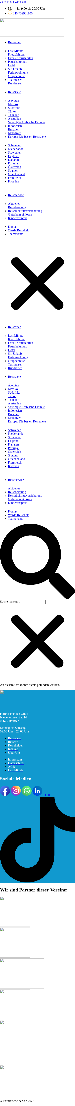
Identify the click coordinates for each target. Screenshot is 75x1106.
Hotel (11, 65)
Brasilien (13, 129)
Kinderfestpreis (17, 218)
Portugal (13, 163)
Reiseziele (14, 92)
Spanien (13, 170)
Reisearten (14, 42)
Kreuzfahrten (16, 54)
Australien (14, 118)
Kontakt (13, 226)
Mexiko (13, 104)
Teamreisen (15, 79)
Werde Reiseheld (18, 230)
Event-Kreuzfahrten (20, 58)
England (13, 156)
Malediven (14, 133)
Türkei (12, 111)
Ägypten (13, 100)
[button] (37, 280)
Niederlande (15, 149)
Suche (4, 601)
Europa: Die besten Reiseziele (27, 136)
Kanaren (13, 159)
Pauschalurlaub (17, 61)
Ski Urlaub (15, 69)
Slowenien (14, 152)
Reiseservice (16, 195)
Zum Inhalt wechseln (13, 1)
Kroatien (13, 181)
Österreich (14, 167)
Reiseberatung (17, 207)
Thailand (13, 115)
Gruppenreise (16, 76)
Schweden (14, 145)
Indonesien (15, 126)
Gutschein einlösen (20, 214)
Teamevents (15, 234)
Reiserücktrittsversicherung (25, 211)
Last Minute (15, 51)
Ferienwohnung (18, 72)
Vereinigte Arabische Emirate (26, 122)
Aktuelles (14, 203)
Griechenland (16, 174)
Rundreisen (15, 83)
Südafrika (14, 107)
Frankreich (15, 177)
